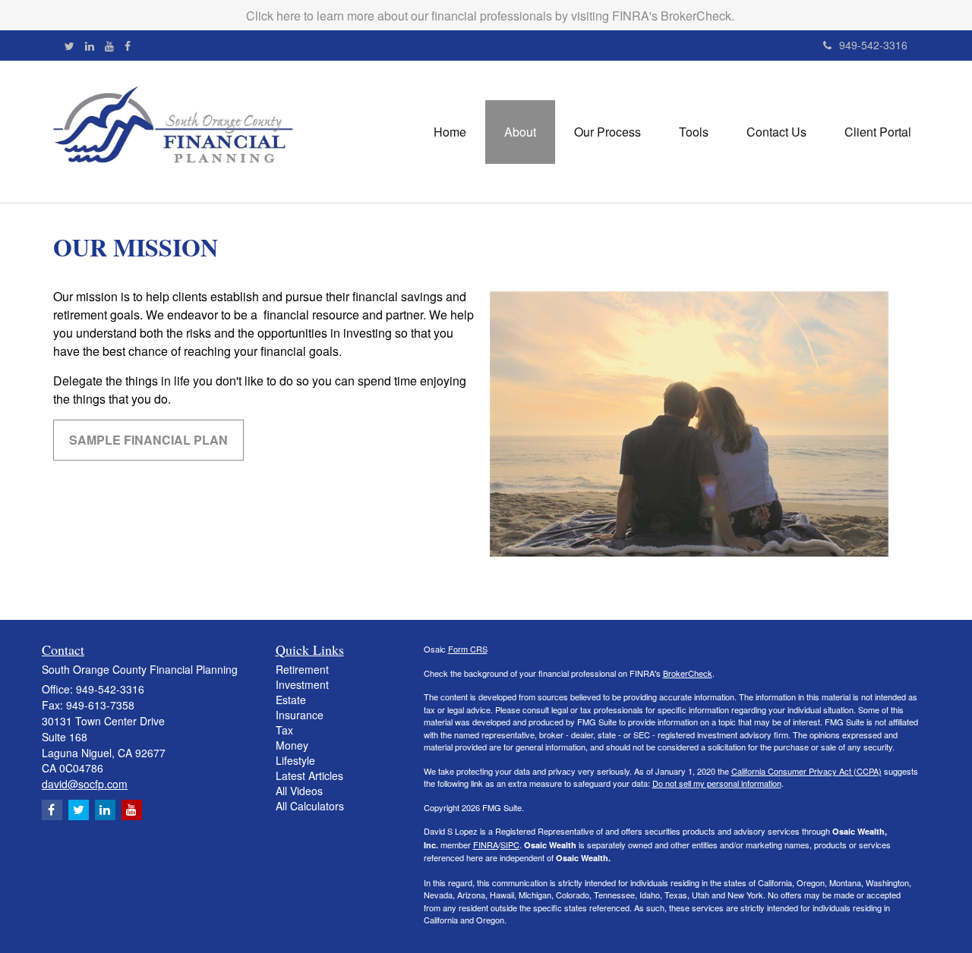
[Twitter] (69, 45)
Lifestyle (295, 760)
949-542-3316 (873, 44)
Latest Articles (309, 775)
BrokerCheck (687, 673)
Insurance (299, 714)
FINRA (485, 844)
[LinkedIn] (89, 45)
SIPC (509, 844)
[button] (520, 132)
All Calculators (310, 805)
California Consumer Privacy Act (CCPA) (806, 771)
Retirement (302, 669)
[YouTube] (109, 45)
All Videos (299, 790)
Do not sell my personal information (716, 783)
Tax (284, 730)
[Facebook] (128, 45)
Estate (291, 699)
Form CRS (468, 649)
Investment (302, 684)
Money (292, 745)
